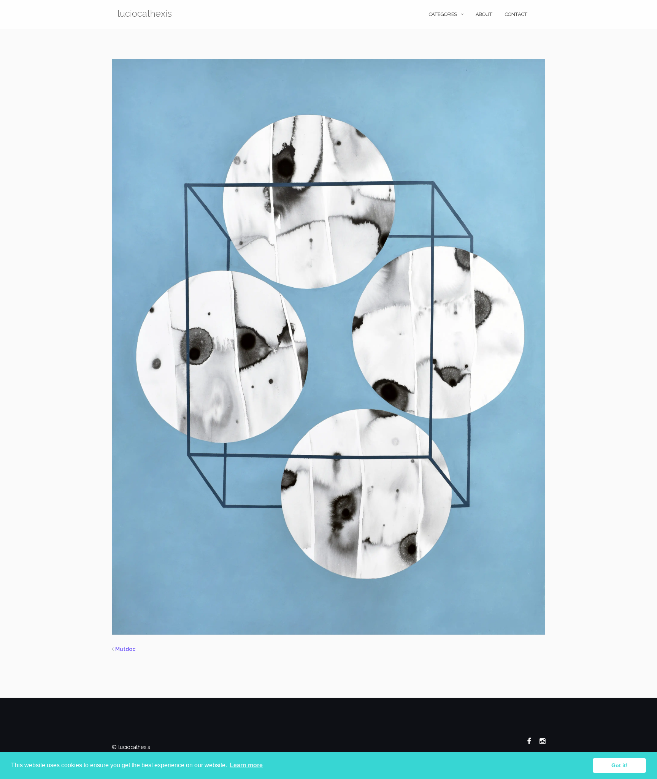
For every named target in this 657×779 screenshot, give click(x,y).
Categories (442, 14)
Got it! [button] (619, 765)
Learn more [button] (246, 765)
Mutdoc (125, 649)
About (484, 14)
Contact (516, 14)
